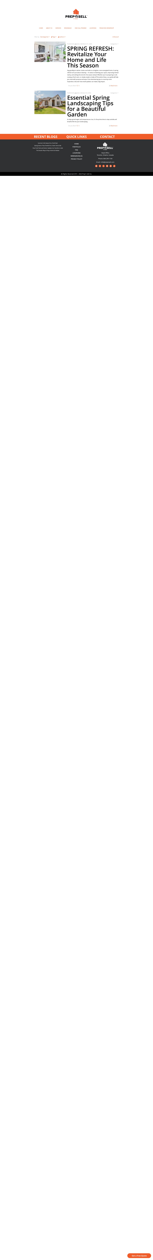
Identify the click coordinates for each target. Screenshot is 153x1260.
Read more (114, 71)
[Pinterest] (110, 152)
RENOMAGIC (69, 16)
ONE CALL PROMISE (82, 16)
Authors (62, 23)
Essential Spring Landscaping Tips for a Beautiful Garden (90, 91)
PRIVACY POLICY (76, 145)
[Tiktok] (114, 152)
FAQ (76, 136)
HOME (39, 16)
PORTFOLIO (76, 133)
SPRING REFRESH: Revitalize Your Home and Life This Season (90, 42)
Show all (116, 23)
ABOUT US (47, 16)
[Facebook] (96, 152)
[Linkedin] (107, 152)
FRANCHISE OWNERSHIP (108, 16)
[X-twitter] (103, 152)
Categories (45, 23)
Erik (78, 30)
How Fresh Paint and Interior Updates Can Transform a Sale (47, 134)
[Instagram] (100, 152)
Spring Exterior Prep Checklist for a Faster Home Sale (47, 131)
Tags (54, 23)
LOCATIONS (94, 16)
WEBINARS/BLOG (76, 142)
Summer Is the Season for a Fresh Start (48, 129)
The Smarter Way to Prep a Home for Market (47, 136)
